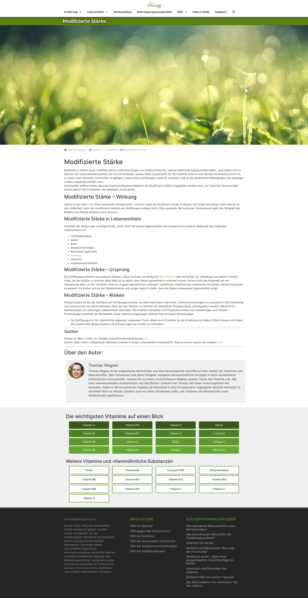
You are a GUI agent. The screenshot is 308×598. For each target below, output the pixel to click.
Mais (162, 276)
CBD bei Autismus (142, 536)
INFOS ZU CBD (141, 519)
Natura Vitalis (201, 11)
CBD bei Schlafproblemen (147, 551)
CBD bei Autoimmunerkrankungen (153, 546)
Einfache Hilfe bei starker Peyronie (210, 577)
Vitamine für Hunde (199, 543)
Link (145, 338)
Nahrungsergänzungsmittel (154, 11)
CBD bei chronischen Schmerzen (152, 541)
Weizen (170, 276)
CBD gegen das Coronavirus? (150, 531)
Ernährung (70, 11)
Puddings (76, 255)
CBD (180, 11)
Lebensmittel (95, 11)
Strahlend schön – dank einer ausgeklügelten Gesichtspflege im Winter (209, 560)
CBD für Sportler (141, 526)
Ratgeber (221, 11)
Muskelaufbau (122, 11)
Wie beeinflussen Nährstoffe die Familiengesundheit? (208, 536)
